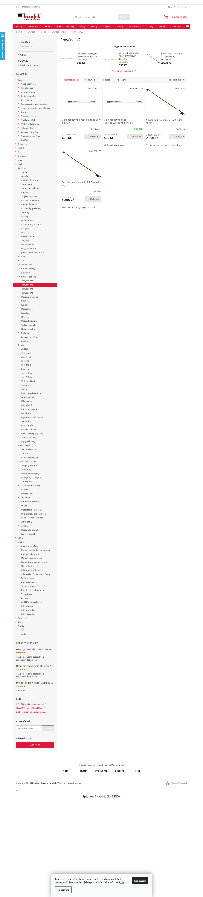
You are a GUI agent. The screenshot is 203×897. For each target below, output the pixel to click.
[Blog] (137, 770)
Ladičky (24, 489)
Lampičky (26, 469)
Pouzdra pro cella (29, 296)
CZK (170, 7)
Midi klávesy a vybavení (32, 602)
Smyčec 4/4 (27, 292)
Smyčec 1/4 (27, 280)
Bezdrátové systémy (30, 136)
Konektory (26, 369)
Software (25, 598)
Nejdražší (106, 79)
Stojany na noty (29, 465)
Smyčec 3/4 (27, 288)
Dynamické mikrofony (31, 557)
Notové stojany (28, 461)
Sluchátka (25, 497)
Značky (21, 626)
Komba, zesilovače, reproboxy (35, 103)
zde (122, 882)
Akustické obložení (30, 586)
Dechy (21, 164)
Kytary (21, 79)
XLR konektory (28, 381)
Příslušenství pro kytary (32, 123)
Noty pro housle (28, 248)
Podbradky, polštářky (31, 208)
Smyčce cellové (28, 276)
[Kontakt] (83, 770)
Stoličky (24, 140)
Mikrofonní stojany (30, 473)
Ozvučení (22, 618)
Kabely (21, 344)
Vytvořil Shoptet (179, 782)
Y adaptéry (26, 421)
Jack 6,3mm (26, 373)
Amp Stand (26, 481)
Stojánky (25, 240)
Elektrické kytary (29, 91)
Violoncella (26, 264)
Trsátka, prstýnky (28, 120)
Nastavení (63, 889)
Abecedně (121, 79)
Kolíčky (24, 216)
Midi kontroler (28, 610)
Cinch (24, 389)
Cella (23, 260)
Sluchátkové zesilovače (32, 517)
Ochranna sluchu (28, 449)
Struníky (25, 212)
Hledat (124, 16)
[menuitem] (19, 26)
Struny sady (26, 184)
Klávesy (21, 156)
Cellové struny (28, 268)
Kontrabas (25, 332)
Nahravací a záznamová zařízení (35, 574)
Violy (23, 256)
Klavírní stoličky (28, 533)
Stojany (24, 453)
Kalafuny (25, 192)
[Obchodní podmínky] (119, 770)
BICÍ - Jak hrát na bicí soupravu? (31, 712)
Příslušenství (24, 445)
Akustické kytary (28, 83)
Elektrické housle (29, 180)
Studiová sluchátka (30, 501)
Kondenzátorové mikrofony (34, 561)
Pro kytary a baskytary (31, 477)
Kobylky (25, 228)
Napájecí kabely (28, 441)
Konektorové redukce (31, 393)
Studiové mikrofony (30, 553)
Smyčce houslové (29, 196)
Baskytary (22, 144)
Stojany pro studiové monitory (35, 549)
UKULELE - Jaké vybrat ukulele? (31, 704)
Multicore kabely (29, 437)
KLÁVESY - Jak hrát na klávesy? (31, 708)
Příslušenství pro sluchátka (34, 513)
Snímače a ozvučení (30, 132)
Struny (24, 111)
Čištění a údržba (29, 324)
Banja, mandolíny (29, 95)
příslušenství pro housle (32, 252)
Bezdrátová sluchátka (31, 509)
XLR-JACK (26, 365)
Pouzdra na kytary (29, 116)
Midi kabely (26, 349)
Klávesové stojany (29, 457)
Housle (24, 172)
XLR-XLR (25, 361)
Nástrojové (26, 353)
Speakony (25, 385)
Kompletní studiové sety (32, 590)
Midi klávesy (27, 606)
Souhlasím (140, 880)
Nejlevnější (90, 79)
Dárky (20, 537)
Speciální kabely (28, 429)
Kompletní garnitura (31, 224)
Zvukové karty (27, 577)
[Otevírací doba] (101, 770)
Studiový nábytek (29, 582)
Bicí (19, 152)
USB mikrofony (28, 565)
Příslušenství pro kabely (32, 433)
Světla (20, 622)
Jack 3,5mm (26, 377)
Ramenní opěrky (29, 204)
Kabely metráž (27, 397)
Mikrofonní (26, 357)
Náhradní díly (27, 128)
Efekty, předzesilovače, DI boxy (35, 107)
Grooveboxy (26, 594)
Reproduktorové (29, 409)
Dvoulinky (26, 413)
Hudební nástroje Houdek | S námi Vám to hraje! (101, 764)
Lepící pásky (26, 521)
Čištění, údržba (28, 236)
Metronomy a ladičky (30, 485)
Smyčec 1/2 (27, 284)
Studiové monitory (29, 545)
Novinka (27, 46)
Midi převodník (28, 614)
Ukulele (21, 148)
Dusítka (25, 232)
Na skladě (27, 42)
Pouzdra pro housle (30, 200)
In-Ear (24, 505)
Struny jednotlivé (29, 188)
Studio (21, 541)
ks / (35, 745)
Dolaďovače (27, 220)
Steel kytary (26, 100)
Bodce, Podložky (29, 320)
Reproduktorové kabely (32, 417)
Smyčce (21, 168)
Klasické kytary (28, 87)
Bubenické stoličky (30, 529)
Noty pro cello (28, 328)
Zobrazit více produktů (122, 71)
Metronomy (26, 493)
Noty (20, 160)
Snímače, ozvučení (29, 337)
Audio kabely (27, 425)
